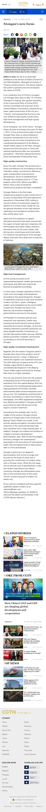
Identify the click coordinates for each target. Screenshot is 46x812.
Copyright (18, 806)
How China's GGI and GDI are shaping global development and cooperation (21, 608)
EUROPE (5, 754)
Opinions (27, 734)
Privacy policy (29, 806)
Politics (5, 726)
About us (39, 806)
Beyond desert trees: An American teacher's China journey (33, 629)
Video (26, 742)
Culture (27, 730)
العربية (4, 779)
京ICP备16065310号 (31, 797)
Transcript (28, 750)
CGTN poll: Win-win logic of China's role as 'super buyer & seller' (32, 669)
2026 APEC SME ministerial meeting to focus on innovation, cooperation (32, 552)
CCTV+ (5, 791)
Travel (4, 738)
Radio (15, 12)
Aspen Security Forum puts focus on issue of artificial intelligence (32, 564)
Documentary (7, 787)
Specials (5, 750)
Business (27, 726)
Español (5, 771)
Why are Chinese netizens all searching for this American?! (32, 641)
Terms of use (8, 806)
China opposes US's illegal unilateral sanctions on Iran (31, 682)
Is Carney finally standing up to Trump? (32, 652)
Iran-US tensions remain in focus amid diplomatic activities (31, 539)
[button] (5, 570)
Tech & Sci (6, 730)
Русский (5, 783)
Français (5, 775)
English (5, 767)
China (4, 722)
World (26, 722)
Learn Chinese (30, 754)
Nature (27, 738)
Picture (5, 742)
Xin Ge (6, 30)
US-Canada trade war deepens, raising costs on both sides (32, 694)
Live (3, 746)
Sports (4, 734)
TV (24, 12)
